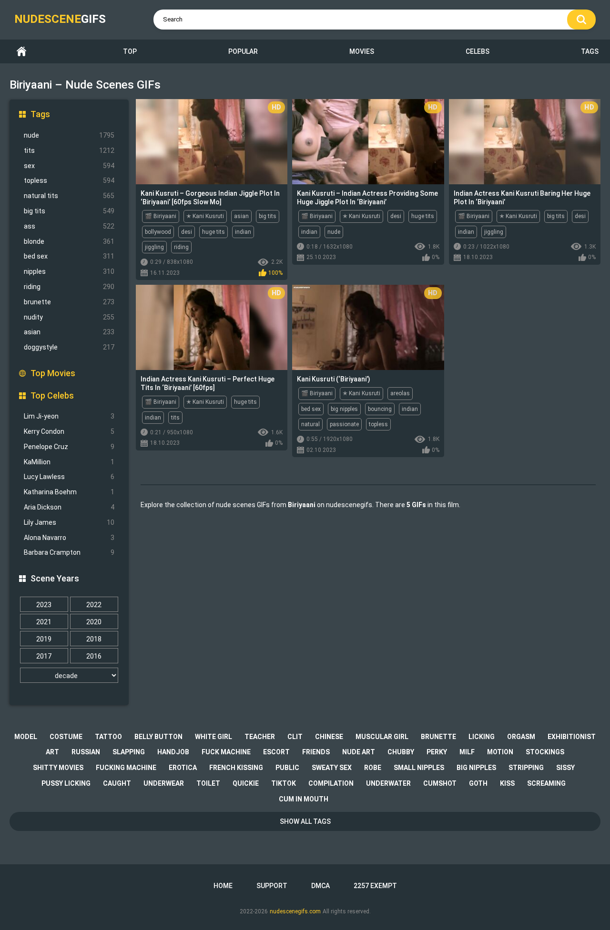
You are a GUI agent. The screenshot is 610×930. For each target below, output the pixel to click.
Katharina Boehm (69, 492)
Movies (361, 51)
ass (69, 226)
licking (481, 736)
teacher (259, 736)
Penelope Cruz (69, 446)
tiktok (283, 783)
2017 (43, 656)
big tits (69, 211)
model (25, 736)
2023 (43, 605)
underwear (163, 783)
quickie (246, 783)
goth (478, 783)
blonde (69, 241)
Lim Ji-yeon (69, 416)
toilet (208, 783)
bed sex (69, 256)
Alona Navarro (69, 537)
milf (467, 752)
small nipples (419, 767)
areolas (400, 393)
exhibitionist (572, 736)
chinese (329, 736)
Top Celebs (52, 395)
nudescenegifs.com (295, 911)
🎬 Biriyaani (160, 216)
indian (243, 232)
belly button (158, 736)
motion (500, 752)
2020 (94, 622)
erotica (183, 767)
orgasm (521, 736)
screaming (546, 783)
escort (276, 752)
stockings (545, 752)
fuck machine (226, 752)
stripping (526, 767)
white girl (213, 736)
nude (69, 135)
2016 (94, 656)
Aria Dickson (69, 507)
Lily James (69, 522)
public (287, 767)
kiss (507, 783)
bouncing (380, 409)
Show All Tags (305, 821)
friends (316, 752)
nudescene (60, 19)
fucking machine (126, 767)
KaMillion (69, 462)
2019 (43, 639)
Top (130, 51)
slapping (128, 752)
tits (69, 150)
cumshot (440, 783)
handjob (173, 752)
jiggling (154, 247)
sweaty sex (332, 767)
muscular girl (382, 736)
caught (117, 783)
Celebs (477, 51)
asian (69, 332)
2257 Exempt (375, 886)
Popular (243, 51)
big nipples (344, 409)
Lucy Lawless (69, 476)
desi (186, 232)
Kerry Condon (69, 431)
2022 (94, 605)
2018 (94, 639)
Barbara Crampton (69, 552)
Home (21, 52)
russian (85, 752)
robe (372, 767)
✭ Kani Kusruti (205, 216)
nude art (358, 752)
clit (295, 736)
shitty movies (58, 767)
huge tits (213, 232)
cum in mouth (303, 799)
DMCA (320, 886)
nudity (69, 317)
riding (69, 286)
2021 (43, 622)
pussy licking (66, 783)
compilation (331, 783)
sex (69, 166)
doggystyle (69, 347)
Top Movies (52, 373)
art (52, 752)
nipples (69, 271)
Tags (590, 51)
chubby (400, 752)
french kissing (236, 767)
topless (69, 180)
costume (66, 736)
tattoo (108, 736)
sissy (565, 767)
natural (310, 424)
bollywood (158, 232)
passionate (344, 424)
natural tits (69, 196)
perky (437, 752)
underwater (388, 783)
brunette (69, 302)
